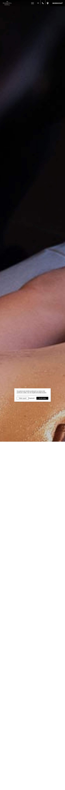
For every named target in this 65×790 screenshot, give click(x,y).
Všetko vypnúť (22, 398)
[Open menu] (32, 3)
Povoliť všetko (42, 398)
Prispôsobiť (31, 398)
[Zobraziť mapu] (47, 3)
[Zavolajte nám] (43, 3)
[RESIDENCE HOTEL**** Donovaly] (7, 3)
